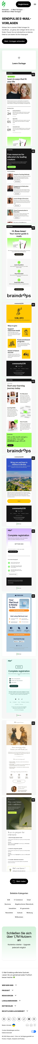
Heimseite (5, 9)
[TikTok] (24, 1019)
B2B (8, 900)
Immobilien (12, 908)
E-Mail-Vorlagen (17, 9)
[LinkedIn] (9, 1019)
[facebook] (4, 1019)
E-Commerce (18, 900)
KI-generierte (24, 908)
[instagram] (19, 1019)
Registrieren (23, 4)
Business (8, 904)
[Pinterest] (34, 1019)
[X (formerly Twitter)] (14, 1019)
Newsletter (9, 913)
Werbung (30, 913)
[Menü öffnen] (35, 4)
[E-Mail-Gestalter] (3, 4)
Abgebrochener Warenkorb (24, 904)
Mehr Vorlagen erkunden (14, 41)
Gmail (29, 900)
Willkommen (19, 917)
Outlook (19, 913)
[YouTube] (29, 1019)
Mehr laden (21, 881)
